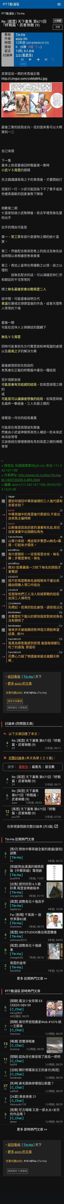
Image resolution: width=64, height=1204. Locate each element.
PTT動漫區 (7, 13)
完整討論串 (17, 758)
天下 (24, 677)
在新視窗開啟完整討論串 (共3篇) (32, 826)
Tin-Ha (21, 13)
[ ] (16, 857)
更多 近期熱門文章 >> (32, 978)
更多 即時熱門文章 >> (32, 1129)
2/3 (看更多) (24, 55)
